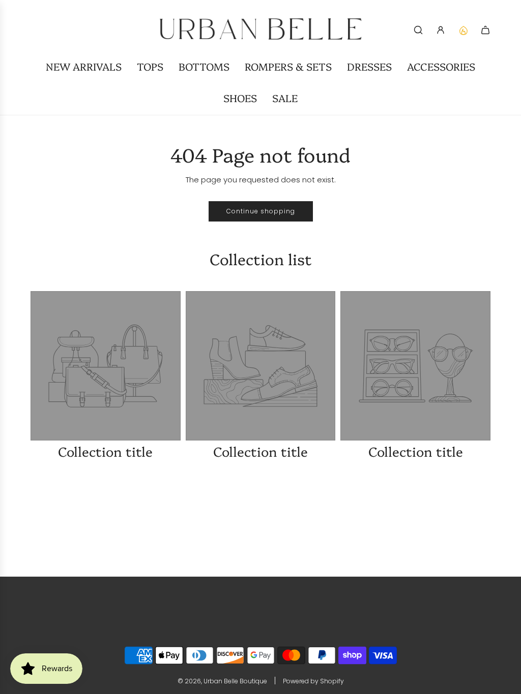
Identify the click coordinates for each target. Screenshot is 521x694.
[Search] (418, 30)
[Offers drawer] (463, 30)
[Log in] (440, 30)
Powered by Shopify (313, 681)
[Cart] (485, 30)
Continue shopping (260, 211)
